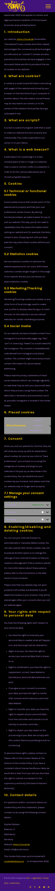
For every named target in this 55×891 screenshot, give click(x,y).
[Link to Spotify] (39, 887)
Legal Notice (37, 878)
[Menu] (46, 6)
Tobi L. (28, 878)
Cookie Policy (15, 883)
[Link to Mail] (48, 887)
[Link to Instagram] (30, 887)
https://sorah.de (25, 39)
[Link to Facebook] (35, 887)
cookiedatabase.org (14, 861)
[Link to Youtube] (44, 887)
